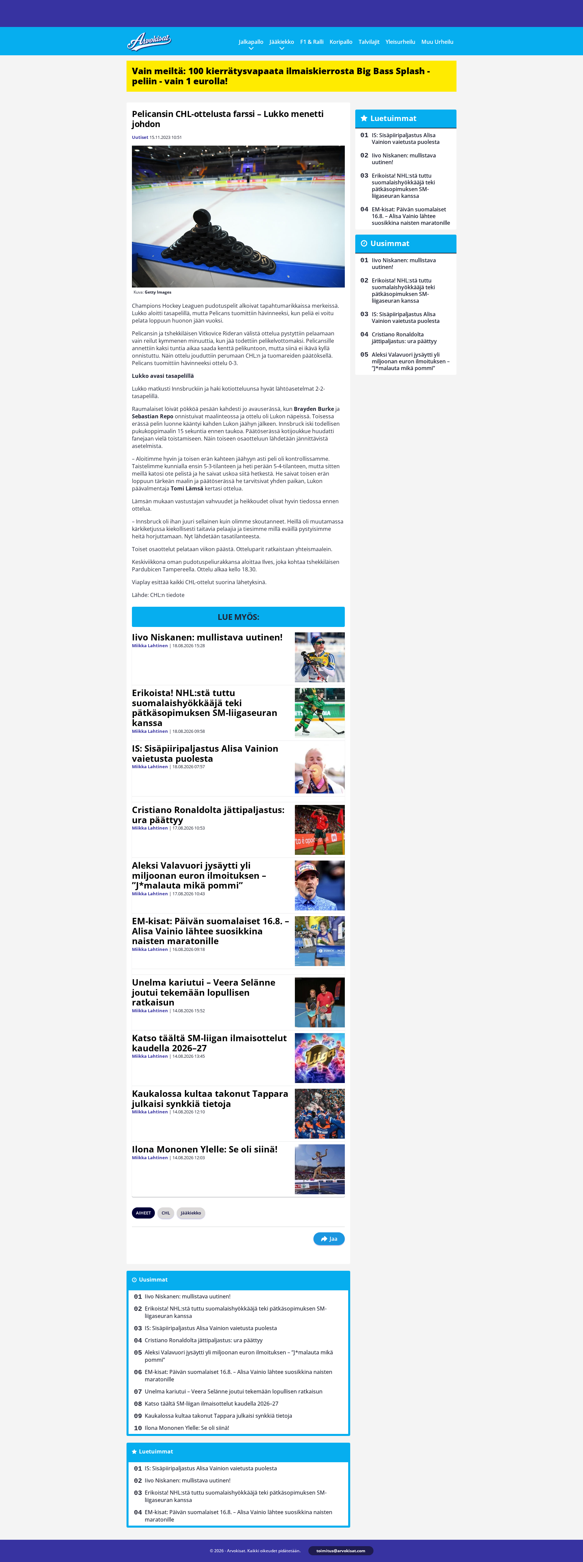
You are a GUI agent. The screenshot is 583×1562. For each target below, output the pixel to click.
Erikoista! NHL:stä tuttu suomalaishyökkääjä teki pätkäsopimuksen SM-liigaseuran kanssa (204, 708)
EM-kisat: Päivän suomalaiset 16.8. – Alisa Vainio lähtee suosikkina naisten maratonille (210, 931)
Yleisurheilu (400, 42)
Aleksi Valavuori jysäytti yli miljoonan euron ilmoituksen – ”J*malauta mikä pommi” (199, 875)
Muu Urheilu (437, 42)
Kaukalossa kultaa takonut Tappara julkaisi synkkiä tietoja (210, 1098)
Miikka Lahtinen (150, 645)
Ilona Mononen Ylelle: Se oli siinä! (204, 1149)
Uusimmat (153, 1279)
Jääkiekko (282, 42)
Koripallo (341, 42)
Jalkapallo (251, 42)
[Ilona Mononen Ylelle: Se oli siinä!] (319, 1169)
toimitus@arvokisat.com (340, 1551)
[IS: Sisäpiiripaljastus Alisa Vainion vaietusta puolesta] (319, 768)
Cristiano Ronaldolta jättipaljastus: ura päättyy (208, 815)
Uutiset (140, 137)
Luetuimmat (156, 1451)
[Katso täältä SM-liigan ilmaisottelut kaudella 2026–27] (320, 1058)
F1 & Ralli (312, 42)
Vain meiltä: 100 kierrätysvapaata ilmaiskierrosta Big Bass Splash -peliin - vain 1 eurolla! (281, 76)
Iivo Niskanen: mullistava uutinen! (207, 637)
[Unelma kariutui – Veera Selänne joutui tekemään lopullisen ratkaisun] (319, 1002)
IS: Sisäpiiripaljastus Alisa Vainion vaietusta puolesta (205, 753)
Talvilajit (369, 42)
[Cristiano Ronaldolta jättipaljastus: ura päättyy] (319, 830)
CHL (166, 1213)
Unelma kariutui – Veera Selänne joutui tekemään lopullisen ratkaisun (203, 992)
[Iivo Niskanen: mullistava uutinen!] (319, 657)
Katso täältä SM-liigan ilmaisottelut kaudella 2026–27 (209, 1043)
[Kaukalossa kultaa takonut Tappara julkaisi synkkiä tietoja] (319, 1114)
